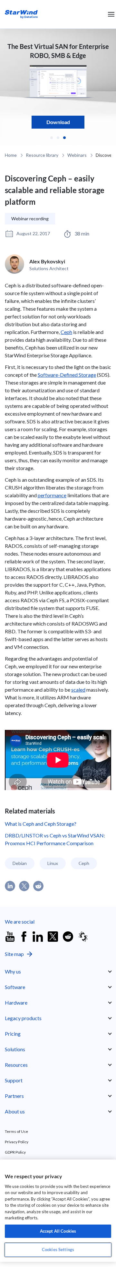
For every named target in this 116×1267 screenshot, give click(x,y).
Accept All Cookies (58, 1231)
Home (11, 155)
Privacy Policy (16, 1141)
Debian (20, 863)
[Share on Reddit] (38, 886)
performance (52, 495)
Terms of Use (16, 1131)
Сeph (84, 863)
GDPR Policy (15, 1152)
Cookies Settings (58, 1249)
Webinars (77, 155)
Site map (14, 954)
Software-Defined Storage (67, 375)
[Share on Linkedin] (10, 886)
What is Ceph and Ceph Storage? (40, 824)
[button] (51, 137)
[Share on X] (24, 886)
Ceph (66, 332)
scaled (78, 689)
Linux (52, 863)
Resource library (42, 155)
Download (58, 122)
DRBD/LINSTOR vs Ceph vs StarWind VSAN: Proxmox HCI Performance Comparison (55, 839)
